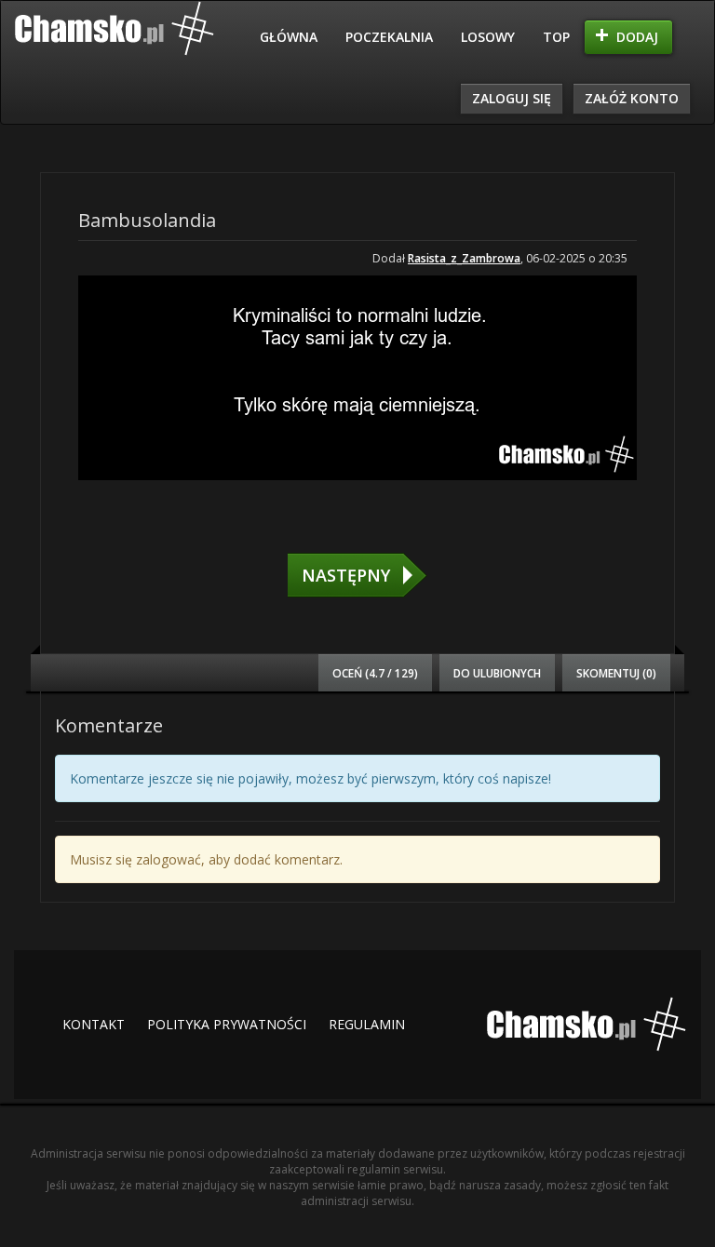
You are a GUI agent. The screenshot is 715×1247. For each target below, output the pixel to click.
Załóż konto (632, 98)
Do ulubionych (497, 672)
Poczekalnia (389, 37)
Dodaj (637, 37)
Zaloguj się (511, 98)
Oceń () (375, 672)
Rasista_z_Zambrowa (464, 258)
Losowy (488, 37)
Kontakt (93, 1024)
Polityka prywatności (226, 1024)
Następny (346, 575)
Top (556, 37)
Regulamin (367, 1024)
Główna (288, 37)
